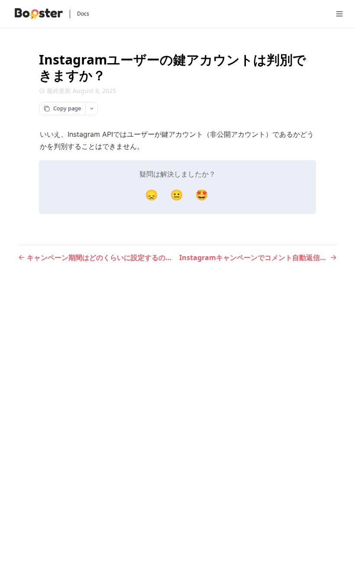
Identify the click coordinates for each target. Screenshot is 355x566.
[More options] (91, 109)
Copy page (67, 108)
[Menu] (339, 14)
